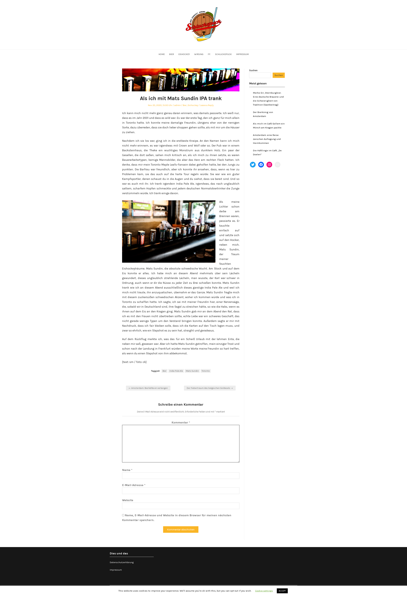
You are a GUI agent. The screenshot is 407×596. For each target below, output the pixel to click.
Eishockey (184, 54)
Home (162, 54)
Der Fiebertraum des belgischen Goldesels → (210, 388)
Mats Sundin (192, 371)
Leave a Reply (207, 105)
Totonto (206, 371)
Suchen (253, 70)
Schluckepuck (223, 54)
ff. (209, 54)
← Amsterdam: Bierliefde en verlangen (148, 388)
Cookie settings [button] (264, 590)
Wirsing (198, 54)
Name (127, 470)
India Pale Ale (176, 371)
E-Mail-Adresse (133, 485)
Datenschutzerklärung (122, 562)
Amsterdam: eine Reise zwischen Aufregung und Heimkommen (267, 139)
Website (127, 500)
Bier (171, 54)
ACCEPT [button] (282, 591)
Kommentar (181, 422)
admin (177, 105)
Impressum (242, 54)
